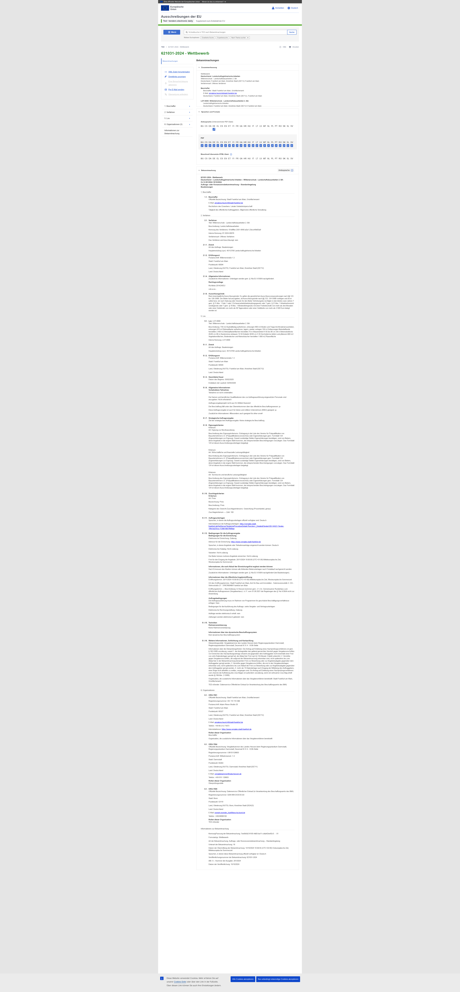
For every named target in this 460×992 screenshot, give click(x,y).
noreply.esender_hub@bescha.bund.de (230, 813)
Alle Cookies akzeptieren (243, 979)
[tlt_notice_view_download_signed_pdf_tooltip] (214, 129)
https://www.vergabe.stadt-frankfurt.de (246, 542)
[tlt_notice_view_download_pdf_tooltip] (202, 145)
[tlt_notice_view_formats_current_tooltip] (292, 170)
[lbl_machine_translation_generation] (231, 154)
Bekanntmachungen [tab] (170, 61)
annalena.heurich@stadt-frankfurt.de (223, 93)
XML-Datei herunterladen (179, 72)
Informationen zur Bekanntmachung (171, 132)
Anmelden (279, 8)
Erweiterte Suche (208, 38)
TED (162, 47)
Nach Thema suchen (238, 38)
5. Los (167, 118)
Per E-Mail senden (176, 90)
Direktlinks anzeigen (177, 77)
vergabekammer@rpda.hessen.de (228, 774)
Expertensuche (222, 38)
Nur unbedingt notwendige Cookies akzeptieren (278, 979)
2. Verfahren (169, 112)
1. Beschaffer (170, 106)
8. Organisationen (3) (173, 124)
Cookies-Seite (180, 982)
